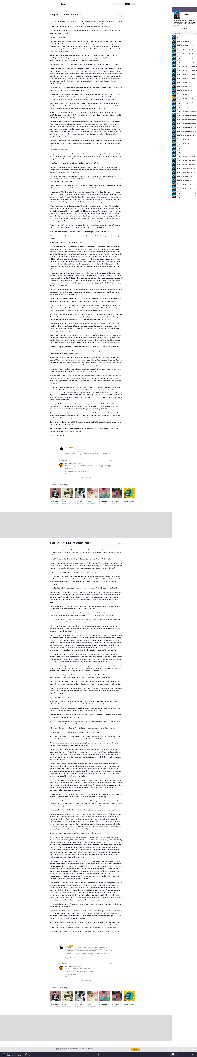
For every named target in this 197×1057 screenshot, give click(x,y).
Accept (135, 1049)
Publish (133, 4)
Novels (80, 4)
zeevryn (67, 447)
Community (86, 4)
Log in (127, 4)
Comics (75, 4)
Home (69, 4)
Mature (93, 4)
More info (58, 1049)
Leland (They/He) (69, 463)
